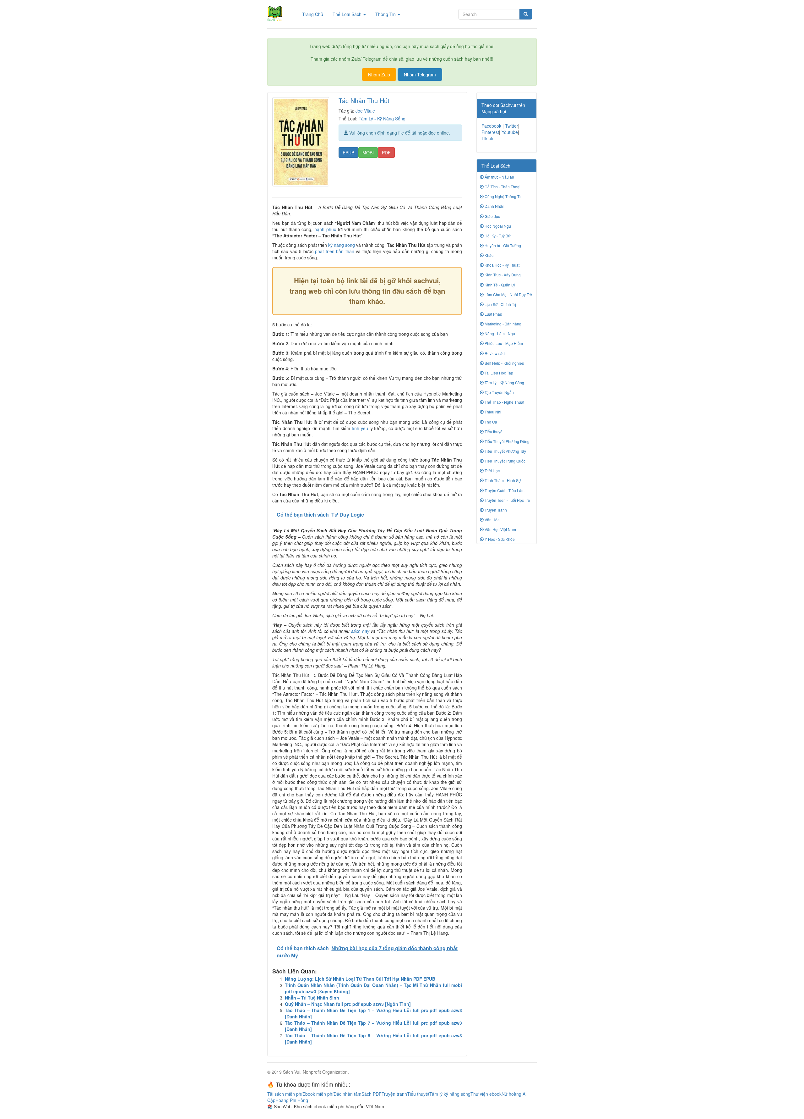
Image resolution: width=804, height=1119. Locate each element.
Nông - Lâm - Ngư (499, 333)
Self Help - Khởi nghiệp (504, 363)
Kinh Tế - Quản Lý (499, 284)
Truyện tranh (394, 1094)
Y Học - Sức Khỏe (499, 539)
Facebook (491, 126)
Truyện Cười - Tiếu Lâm (504, 490)
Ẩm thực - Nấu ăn (499, 177)
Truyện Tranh (495, 509)
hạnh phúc (325, 229)
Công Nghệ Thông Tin (503, 196)
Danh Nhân (494, 206)
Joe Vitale (365, 111)
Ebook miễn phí (318, 1094)
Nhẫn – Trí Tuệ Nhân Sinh (312, 997)
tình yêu (360, 428)
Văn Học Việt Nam (500, 529)
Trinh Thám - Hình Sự (502, 480)
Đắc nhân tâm (347, 1094)
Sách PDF (371, 1094)
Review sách (495, 353)
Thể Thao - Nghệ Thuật (504, 402)
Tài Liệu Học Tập (498, 372)
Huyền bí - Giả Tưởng (502, 245)
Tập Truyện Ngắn (499, 392)
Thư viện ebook (486, 1094)
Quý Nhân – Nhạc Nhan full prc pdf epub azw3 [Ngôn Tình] (348, 1004)
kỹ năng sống (341, 245)
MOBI (368, 152)
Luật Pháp (493, 314)
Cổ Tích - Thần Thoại (502, 186)
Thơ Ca (490, 421)
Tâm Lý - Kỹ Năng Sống (382, 118)
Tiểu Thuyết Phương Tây (505, 451)
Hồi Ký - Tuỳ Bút (497, 235)
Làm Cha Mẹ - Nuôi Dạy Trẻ (508, 294)
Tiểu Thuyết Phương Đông (507, 441)
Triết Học (492, 470)
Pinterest (490, 132)
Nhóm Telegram (420, 74)
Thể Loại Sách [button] (348, 14)
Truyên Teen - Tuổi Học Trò (507, 500)
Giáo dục (492, 216)
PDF (386, 152)
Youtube (510, 132)
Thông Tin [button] (386, 14)
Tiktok (487, 138)
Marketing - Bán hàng (502, 323)
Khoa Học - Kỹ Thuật (501, 265)
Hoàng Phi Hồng (291, 1100)
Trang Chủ (315, 14)
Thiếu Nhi (492, 411)
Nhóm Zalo (379, 74)
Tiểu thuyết (493, 431)
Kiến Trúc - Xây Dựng (502, 274)
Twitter (511, 126)
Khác (488, 255)
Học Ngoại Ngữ (497, 226)
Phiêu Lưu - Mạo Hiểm (503, 343)
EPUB (348, 152)
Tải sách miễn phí (284, 1094)
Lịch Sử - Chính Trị (500, 304)
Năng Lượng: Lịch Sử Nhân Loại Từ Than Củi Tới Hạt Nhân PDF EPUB (360, 979)
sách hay (360, 631)
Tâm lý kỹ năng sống (449, 1094)
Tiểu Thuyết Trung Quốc (504, 460)
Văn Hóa (492, 519)
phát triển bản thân (334, 251)
